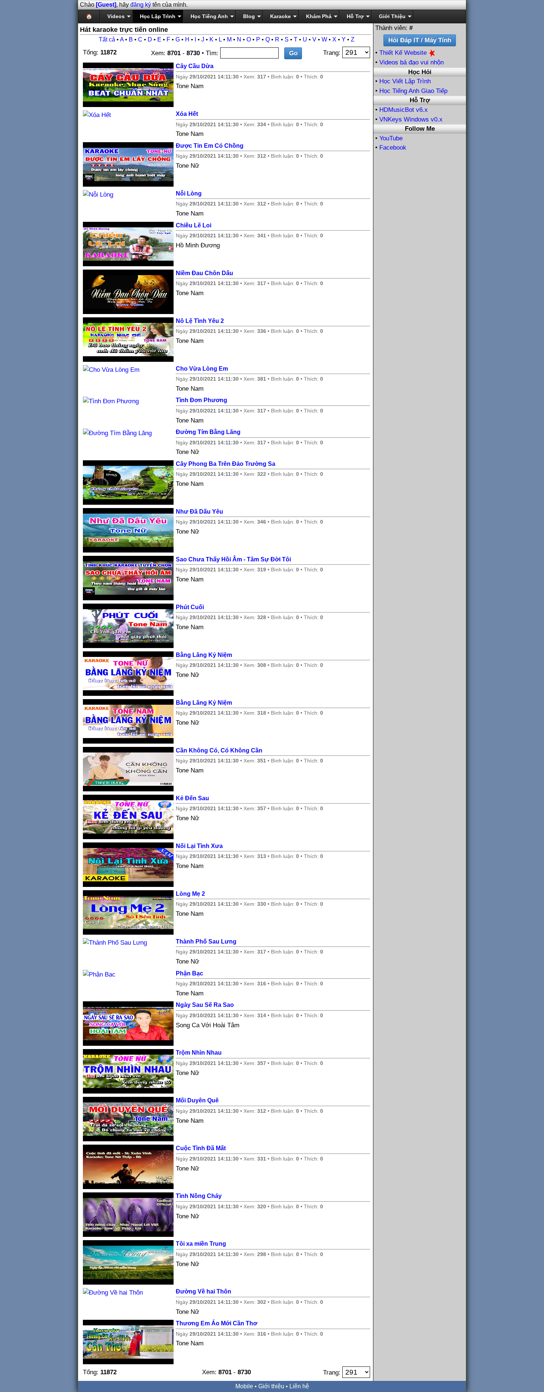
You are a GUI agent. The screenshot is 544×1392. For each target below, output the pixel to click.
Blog (249, 16)
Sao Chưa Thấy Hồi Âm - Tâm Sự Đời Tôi (233, 559)
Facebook (392, 147)
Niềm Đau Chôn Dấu (204, 273)
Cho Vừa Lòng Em (202, 368)
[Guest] (106, 4)
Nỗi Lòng (189, 193)
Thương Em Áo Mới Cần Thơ (216, 1323)
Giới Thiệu (392, 16)
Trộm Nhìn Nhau (199, 1052)
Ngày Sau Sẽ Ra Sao (205, 1005)
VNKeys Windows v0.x (411, 119)
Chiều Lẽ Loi (193, 225)
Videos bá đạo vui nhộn (411, 62)
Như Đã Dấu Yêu (199, 511)
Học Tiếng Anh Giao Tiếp (413, 90)
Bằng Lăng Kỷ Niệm (204, 655)
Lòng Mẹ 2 (190, 894)
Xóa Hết (187, 114)
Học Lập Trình (157, 16)
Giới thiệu (271, 1386)
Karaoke (280, 16)
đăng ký (140, 4)
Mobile (244, 1386)
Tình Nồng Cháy (199, 1196)
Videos (116, 16)
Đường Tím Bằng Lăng (208, 432)
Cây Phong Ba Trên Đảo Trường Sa (225, 464)
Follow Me (420, 128)
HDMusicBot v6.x (403, 109)
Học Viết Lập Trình (405, 81)
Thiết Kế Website (404, 52)
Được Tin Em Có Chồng (210, 146)
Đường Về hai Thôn (203, 1291)
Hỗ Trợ (355, 16)
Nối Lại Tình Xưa (199, 846)
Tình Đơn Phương (201, 400)
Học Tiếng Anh (209, 16)
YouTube (391, 138)
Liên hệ (299, 1386)
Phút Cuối (190, 607)
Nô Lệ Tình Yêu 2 (200, 321)
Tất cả (107, 39)
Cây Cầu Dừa (195, 66)
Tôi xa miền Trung (201, 1244)
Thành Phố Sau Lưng (206, 941)
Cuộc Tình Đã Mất (201, 1148)
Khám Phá (319, 16)
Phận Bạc (189, 973)
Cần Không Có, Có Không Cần (219, 750)
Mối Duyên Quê (197, 1100)
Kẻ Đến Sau (192, 798)
